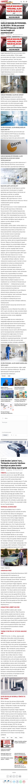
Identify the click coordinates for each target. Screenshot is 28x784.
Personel (3, 375)
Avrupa (3, 737)
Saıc (12, 737)
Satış (16, 737)
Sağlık (9, 375)
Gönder (5, 435)
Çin (7, 737)
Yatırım (20, 737)
